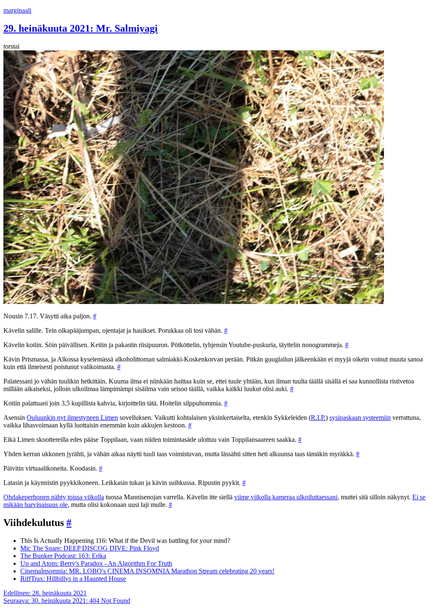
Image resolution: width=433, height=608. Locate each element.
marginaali (17, 10)
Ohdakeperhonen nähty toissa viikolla (53, 497)
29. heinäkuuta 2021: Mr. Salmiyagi (80, 28)
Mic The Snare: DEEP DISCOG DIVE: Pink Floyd (89, 548)
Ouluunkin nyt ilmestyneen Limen (72, 417)
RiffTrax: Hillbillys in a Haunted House (73, 578)
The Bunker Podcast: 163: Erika (63, 555)
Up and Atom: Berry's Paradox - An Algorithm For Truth (96, 563)
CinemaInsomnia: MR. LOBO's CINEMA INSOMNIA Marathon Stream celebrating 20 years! (147, 571)
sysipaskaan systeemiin (360, 417)
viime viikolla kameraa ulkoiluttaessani (285, 497)
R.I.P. (318, 417)
